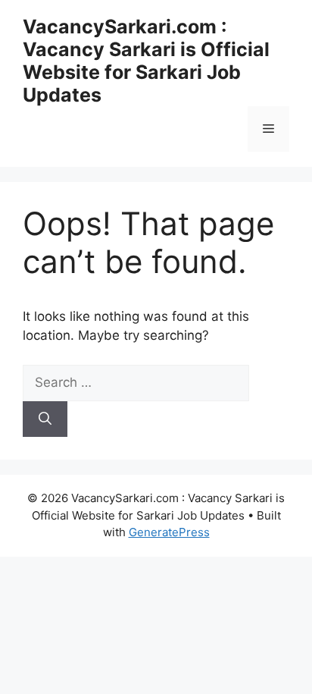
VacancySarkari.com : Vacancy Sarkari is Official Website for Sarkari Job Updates (146, 60)
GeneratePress (169, 532)
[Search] (45, 419)
